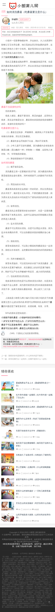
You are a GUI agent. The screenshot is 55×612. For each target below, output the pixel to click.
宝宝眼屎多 (41, 566)
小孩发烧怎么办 (43, 581)
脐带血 (33, 566)
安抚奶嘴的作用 (8, 600)
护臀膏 (32, 601)
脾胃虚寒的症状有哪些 (14, 605)
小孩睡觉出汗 (32, 572)
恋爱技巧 (38, 607)
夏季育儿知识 (38, 557)
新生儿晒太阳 (15, 566)
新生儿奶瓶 (37, 594)
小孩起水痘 (29, 587)
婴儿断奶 (6, 579)
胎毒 (20, 575)
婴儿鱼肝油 (21, 592)
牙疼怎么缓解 (30, 561)
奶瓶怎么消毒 (12, 596)
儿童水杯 (11, 601)
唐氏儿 (40, 568)
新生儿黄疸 (21, 564)
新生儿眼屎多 (19, 561)
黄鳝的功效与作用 (11, 607)
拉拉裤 (11, 603)
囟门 (48, 566)
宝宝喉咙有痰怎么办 (19, 585)
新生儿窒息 (6, 568)
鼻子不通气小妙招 (45, 577)
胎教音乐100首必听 (9, 562)
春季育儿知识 (27, 557)
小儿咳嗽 (21, 587)
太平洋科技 (24, 553)
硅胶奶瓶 (21, 594)
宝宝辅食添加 (30, 600)
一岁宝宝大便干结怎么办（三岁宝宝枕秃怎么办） (23, 321)
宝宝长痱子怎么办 (19, 590)
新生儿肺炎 (29, 574)
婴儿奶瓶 (45, 592)
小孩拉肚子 (46, 583)
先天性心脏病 (39, 574)
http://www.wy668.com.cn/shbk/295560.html (21, 346)
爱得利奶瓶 (23, 596)
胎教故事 (32, 562)
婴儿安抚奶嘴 (19, 600)
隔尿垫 (5, 603)
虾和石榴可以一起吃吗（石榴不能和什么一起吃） (28, 359)
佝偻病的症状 (23, 583)
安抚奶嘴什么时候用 (43, 598)
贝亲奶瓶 (38, 592)
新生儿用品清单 (17, 568)
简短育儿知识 (24, 559)
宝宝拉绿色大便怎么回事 (32, 575)
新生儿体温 (31, 564)
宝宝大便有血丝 (30, 581)
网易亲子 (22, 339)
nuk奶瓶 (31, 596)
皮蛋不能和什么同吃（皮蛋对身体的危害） (34, 479)
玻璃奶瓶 (30, 592)
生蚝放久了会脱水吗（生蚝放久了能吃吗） (34, 455)
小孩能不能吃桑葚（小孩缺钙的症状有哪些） (21, 317)
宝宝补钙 (13, 579)
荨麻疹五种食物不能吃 (31, 605)
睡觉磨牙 (30, 585)
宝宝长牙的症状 (35, 583)
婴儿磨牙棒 (46, 570)
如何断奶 (6, 572)
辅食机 (39, 600)
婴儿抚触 (37, 579)
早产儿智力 (40, 564)
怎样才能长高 (11, 587)
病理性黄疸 (12, 564)
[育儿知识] (27, 6)
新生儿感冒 (27, 570)
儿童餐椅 (19, 601)
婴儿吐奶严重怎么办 (31, 577)
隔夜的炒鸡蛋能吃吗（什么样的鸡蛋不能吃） (26, 356)
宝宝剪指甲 (29, 588)
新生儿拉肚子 (35, 559)
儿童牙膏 (39, 601)
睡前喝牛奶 (22, 572)
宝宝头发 (38, 588)
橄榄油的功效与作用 (26, 607)
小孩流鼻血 (6, 585)
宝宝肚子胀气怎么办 (17, 581)
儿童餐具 (13, 592)
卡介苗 (34, 568)
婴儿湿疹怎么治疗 (41, 587)
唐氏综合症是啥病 (11, 575)
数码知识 (32, 553)
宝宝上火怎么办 (32, 590)
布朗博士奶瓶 (40, 596)
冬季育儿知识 (9, 559)
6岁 (17, 559)
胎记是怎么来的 (41, 562)
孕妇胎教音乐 (22, 562)
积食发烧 (8, 590)
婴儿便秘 (45, 579)
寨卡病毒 (8, 570)
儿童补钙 (21, 579)
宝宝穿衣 (27, 568)
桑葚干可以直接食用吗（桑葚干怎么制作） (20, 325)
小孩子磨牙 (39, 585)
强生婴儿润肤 (19, 588)
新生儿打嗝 (9, 561)
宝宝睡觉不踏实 (43, 572)
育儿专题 (6, 557)
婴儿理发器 (37, 570)
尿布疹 (41, 590)
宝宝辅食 (13, 572)
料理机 (26, 601)
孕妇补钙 (29, 579)
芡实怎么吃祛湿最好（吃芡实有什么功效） (34, 503)
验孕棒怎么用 (39, 603)
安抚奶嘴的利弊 (29, 598)
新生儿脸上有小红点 (17, 574)
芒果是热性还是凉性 (43, 561)
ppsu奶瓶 (28, 594)
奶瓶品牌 (13, 594)
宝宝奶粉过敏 (9, 577)
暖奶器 (10, 598)
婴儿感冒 (19, 577)
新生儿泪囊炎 (17, 570)
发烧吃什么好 (12, 583)
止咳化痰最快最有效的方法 (24, 603)
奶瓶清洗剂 (18, 598)
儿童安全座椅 (16, 557)
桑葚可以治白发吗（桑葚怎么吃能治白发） (20, 328)
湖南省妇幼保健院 (35, 339)
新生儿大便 (26, 566)
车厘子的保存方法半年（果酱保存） (31, 431)
